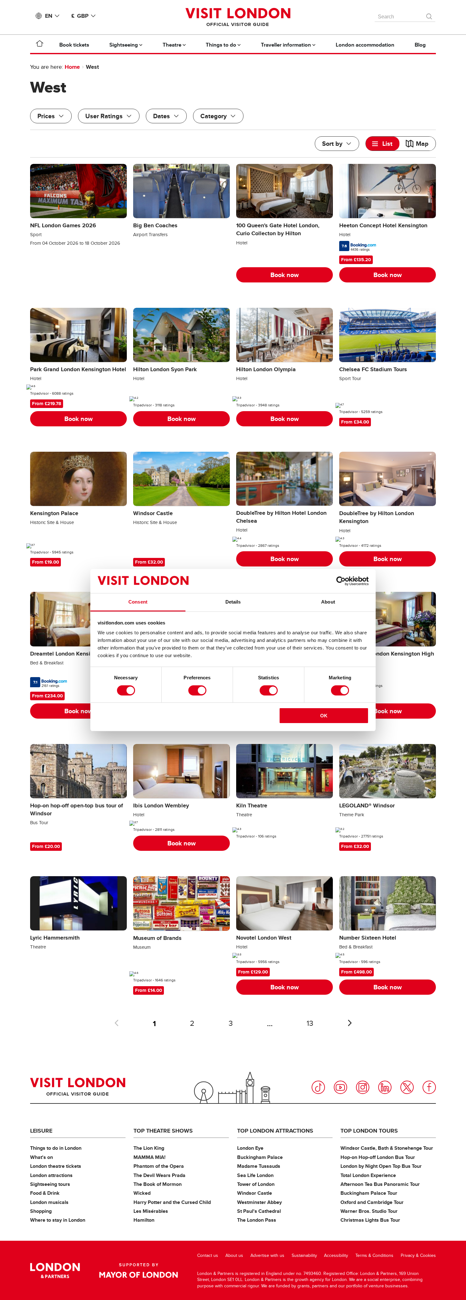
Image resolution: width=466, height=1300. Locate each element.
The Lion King (148, 1148)
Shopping (41, 1211)
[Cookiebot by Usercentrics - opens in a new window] (341, 581)
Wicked (142, 1193)
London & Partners (55, 1270)
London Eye (250, 1148)
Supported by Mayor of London (138, 1270)
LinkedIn (385, 1087)
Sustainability (304, 1255)
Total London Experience (368, 1175)
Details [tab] (233, 602)
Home (72, 67)
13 (310, 1023)
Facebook (429, 1087)
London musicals (49, 1202)
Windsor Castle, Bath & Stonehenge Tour (386, 1148)
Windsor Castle (254, 1193)
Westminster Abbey (259, 1202)
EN (48, 16)
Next (349, 1023)
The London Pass (256, 1220)
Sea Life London (255, 1175)
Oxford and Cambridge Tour (372, 1202)
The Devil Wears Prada (159, 1175)
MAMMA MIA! (149, 1157)
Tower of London (256, 1184)
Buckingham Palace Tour (368, 1193)
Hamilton (143, 1220)
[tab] (382, 144)
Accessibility (336, 1255)
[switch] (197, 690)
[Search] (429, 15)
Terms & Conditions (374, 1255)
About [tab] (328, 602)
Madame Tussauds (258, 1166)
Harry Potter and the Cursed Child (172, 1202)
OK (323, 715)
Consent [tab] (137, 602)
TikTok (318, 1087)
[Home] (39, 45)
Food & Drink (45, 1193)
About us (234, 1255)
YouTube (340, 1087)
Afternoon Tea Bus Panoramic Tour (380, 1184)
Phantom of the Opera (158, 1166)
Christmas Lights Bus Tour (370, 1220)
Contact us (207, 1255)
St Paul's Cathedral (259, 1211)
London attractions (51, 1175)
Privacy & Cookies (418, 1255)
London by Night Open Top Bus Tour (381, 1166)
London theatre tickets (55, 1166)
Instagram (362, 1087)
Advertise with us (267, 1255)
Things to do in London (55, 1148)
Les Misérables (150, 1211)
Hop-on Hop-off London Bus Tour (377, 1157)
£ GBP (79, 16)
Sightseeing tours (50, 1184)
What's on (41, 1157)
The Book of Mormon (157, 1184)
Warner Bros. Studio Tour (369, 1211)
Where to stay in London (57, 1220)
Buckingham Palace (260, 1157)
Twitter (407, 1087)
